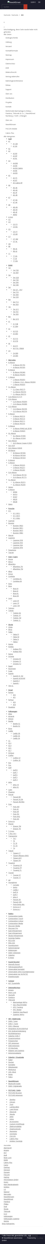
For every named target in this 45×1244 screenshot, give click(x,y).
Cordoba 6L (17, 579)
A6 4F (15, 193)
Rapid (10, 666)
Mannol (6, 1192)
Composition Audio (15, 916)
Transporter (12, 836)
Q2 (9, 219)
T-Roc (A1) (12, 833)
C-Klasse (11, 377)
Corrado (16, 885)
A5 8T (15, 180)
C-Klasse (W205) (19, 379)
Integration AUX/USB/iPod (18, 1028)
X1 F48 (15, 324)
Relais (10, 1074)
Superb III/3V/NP (19, 678)
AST (5, 1153)
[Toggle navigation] (5, 2)
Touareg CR (17, 865)
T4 (14, 848)
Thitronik (11, 1000)
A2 (9, 149)
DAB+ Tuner (13, 1021)
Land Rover (13, 1109)
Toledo (11, 610)
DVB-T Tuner (13, 1024)
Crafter (11, 755)
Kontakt (8, 107)
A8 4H (15, 210)
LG (5, 1189)
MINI (11, 1117)
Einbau (8, 85)
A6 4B (15, 195)
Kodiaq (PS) (17, 649)
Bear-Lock (12, 992)
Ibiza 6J (15, 591)
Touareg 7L (17, 870)
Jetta (10, 782)
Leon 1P (16, 603)
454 (14, 705)
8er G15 (16, 319)
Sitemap (9, 55)
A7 (9, 197)
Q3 (9, 222)
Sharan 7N (17, 829)
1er (9, 268)
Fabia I (15, 642)
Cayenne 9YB (18, 540)
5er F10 (16, 292)
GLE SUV (11, 445)
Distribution (10, 98)
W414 (15, 494)
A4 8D (15, 173)
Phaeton (11, 792)
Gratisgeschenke (12, 38)
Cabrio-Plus (10, 133)
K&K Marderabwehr (11, 1184)
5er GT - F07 (17, 290)
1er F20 (16, 270)
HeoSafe (11, 995)
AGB (7, 68)
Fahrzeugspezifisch (15, 967)
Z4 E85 (15, 356)
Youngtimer (12, 882)
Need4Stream (11, 124)
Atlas (10, 714)
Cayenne (11, 538)
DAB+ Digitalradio (15, 1086)
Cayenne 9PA (18, 547)
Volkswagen (8, 1216)
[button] (27, 2)
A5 (9, 175)
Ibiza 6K (16, 596)
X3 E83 (15, 334)
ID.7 (9, 750)
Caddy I (15, 890)
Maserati (12, 1112)
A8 (9, 205)
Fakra (10, 1077)
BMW (6, 1160)
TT (9, 254)
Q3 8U (15, 227)
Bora (10, 728)
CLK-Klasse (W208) (20, 404)
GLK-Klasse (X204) (15, 448)
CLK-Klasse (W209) (20, 401)
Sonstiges (13, 1134)
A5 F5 (15, 178)
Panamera (12, 550)
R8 (9, 246)
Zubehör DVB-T (14, 1036)
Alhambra (11, 564)
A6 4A (15, 188)
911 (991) (16, 513)
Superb (11, 673)
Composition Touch (15, 918)
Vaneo (10, 487)
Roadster (11, 707)
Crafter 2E (16, 760)
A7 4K (15, 202)
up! (9, 880)
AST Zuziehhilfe (14, 983)
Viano (10, 504)
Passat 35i (17, 899)
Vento (15, 887)
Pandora (11, 997)
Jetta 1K (16, 785)
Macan (10, 535)
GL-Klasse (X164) (19, 438)
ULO (5, 1214)
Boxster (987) (18, 530)
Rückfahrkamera (14, 1033)
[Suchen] (25, 6)
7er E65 (16, 314)
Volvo (11, 1119)
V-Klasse (11, 489)
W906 (15, 492)
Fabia (10, 632)
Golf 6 (15, 775)
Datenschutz (10, 63)
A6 (9, 185)
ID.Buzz (11, 753)
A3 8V (15, 153)
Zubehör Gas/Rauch (20, 1012)
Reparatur (13, 1131)
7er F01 (16, 312)
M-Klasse (11, 450)
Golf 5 (15, 777)
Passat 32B (17, 902)
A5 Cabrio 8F (17, 183)
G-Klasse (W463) (19, 431)
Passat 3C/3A (18, 799)
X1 (9, 321)
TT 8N (15, 261)
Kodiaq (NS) (17, 651)
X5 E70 (15, 341)
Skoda (6, 1209)
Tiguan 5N (17, 860)
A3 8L (15, 158)
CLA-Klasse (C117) (15, 397)
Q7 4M (15, 239)
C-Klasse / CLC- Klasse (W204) (24, 382)
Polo (10, 804)
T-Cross (11, 831)
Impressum (10, 59)
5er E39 (16, 297)
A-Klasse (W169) (19, 367)
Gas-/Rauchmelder (20, 1005)
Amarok (11, 716)
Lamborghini (14, 1107)
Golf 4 (15, 780)
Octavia (11, 656)
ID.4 (9, 746)
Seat (5, 1206)
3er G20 (16, 277)
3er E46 (16, 285)
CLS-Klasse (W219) (20, 411)
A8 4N (15, 207)
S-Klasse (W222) (19, 465)
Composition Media (15, 923)
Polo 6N (16, 819)
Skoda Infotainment (15, 936)
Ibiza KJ (15, 588)
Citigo (10, 627)
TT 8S (15, 256)
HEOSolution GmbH (11, 1179)
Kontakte (11, 1065)
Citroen (12, 1102)
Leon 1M (16, 606)
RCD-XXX (11, 940)
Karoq (10, 654)
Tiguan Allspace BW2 (21, 855)
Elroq (10, 629)
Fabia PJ (16, 634)
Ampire (11, 990)
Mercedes (7, 1194)
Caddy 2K (16, 738)
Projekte (9, 102)
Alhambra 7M (18, 569)
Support (8, 89)
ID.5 (9, 748)
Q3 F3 (15, 224)
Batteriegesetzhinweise (14, 81)
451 (14, 697)
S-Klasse (11, 463)
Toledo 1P (17, 615)
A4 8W (15, 163)
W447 (15, 497)
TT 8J (15, 258)
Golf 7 (15, 772)
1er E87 (16, 273)
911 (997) (16, 516)
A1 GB (15, 144)
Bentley (12, 1099)
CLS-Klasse (12, 406)
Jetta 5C (16, 787)
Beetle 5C (16, 724)
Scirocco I (16, 909)
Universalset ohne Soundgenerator (21, 972)
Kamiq (10, 644)
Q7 (9, 236)
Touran (11, 873)
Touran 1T (17, 877)
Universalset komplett (16, 969)
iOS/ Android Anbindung (17, 1031)
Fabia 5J (16, 639)
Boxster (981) (18, 528)
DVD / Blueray (13, 1026)
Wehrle (6, 1221)
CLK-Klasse (12, 399)
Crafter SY (16, 758)
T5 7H (15, 846)
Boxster (11, 523)
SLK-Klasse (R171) (20, 477)
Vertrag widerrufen (12, 76)
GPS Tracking (18, 1007)
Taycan (11, 552)
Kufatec (6, 1187)
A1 (9, 141)
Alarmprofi (8, 1148)
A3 (9, 151)
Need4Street (8, 1199)
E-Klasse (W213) (19, 416)
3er (9, 275)
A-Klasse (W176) (19, 365)
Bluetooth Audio (14, 1084)
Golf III (15, 892)
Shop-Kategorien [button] (8, 1223)
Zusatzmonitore (14, 1038)
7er (9, 307)
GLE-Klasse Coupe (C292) (22, 443)
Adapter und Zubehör (16, 1050)
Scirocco (11, 821)
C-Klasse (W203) (19, 384)
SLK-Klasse (12, 472)
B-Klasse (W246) (19, 372)
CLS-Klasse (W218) (20, 409)
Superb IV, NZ (18, 676)
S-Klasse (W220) (19, 470)
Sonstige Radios (14, 938)
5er (9, 287)
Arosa (10, 574)
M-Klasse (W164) (19, 455)
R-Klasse (11, 460)
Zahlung (9, 42)
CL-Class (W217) (19, 389)
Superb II (16, 681)
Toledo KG (17, 613)
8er (9, 317)
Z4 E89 (15, 353)
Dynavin (7, 1172)
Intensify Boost (14, 964)
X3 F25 (15, 331)
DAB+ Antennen (14, 953)
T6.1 (14, 838)
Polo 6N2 (16, 816)
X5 (9, 336)
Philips (6, 1204)
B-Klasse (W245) (19, 375)
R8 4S (15, 249)
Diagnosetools (15, 1129)
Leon (10, 598)
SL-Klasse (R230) (19, 485)
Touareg (11, 863)
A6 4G (15, 190)
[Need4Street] (14, 2)
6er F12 (16, 302)
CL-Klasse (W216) (19, 392)
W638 (15, 502)
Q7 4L (15, 241)
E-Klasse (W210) (19, 423)
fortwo (10, 692)
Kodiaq (11, 647)
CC (9, 741)
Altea (10, 571)
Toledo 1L (17, 620)
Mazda (12, 1114)
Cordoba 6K (17, 581)
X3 (9, 329)
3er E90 (16, 282)
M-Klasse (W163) (19, 458)
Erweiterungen (13, 976)
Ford (11, 1104)
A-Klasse (11, 362)
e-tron (10, 217)
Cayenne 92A (18, 545)
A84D (15, 214)
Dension (7, 1170)
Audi (5, 1155)
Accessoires (14, 1121)
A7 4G (15, 200)
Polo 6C (16, 809)
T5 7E (15, 843)
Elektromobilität (15, 1126)
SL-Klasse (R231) (19, 482)
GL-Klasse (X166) (19, 436)
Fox (9, 765)
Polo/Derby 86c (19, 904)
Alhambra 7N (18, 566)
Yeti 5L (10, 686)
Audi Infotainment (15, 931)
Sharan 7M (17, 826)
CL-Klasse (12, 387)
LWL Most (12, 1072)
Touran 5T (17, 875)
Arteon (10, 719)
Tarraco (11, 608)
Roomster (12, 668)
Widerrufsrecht (11, 72)
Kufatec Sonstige (15, 1141)
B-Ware (11, 958)
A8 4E (15, 212)
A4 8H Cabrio (18, 168)
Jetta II (15, 897)
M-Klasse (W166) (19, 453)
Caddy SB (16, 733)
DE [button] (39, 2)
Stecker (11, 1062)
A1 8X (15, 146)
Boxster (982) (18, 525)
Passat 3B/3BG (18, 802)
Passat (10, 794)
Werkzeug (12, 1069)
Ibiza (10, 586)
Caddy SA (16, 736)
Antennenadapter (14, 1053)
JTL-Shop (39, 1238)
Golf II (15, 895)
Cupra (6, 1165)
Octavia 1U (17, 664)
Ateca (10, 562)
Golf (9, 768)
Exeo (10, 584)
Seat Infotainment (15, 933)
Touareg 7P (17, 868)
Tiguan (10, 851)
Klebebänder (13, 1067)
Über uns (9, 94)
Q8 (9, 244)
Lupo (10, 789)
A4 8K (15, 166)
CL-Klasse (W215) (19, 394)
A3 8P (15, 156)
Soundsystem (13, 945)
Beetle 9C (16, 726)
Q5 (9, 229)
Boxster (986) (18, 533)
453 (14, 695)
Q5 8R (15, 234)
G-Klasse (11, 426)
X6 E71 (15, 346)
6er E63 (16, 304)
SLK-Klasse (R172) (20, 475)
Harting (6, 1177)
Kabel (10, 1060)
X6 (9, 343)
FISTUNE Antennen (15, 1095)
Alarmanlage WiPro (20, 1002)
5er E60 (16, 295)
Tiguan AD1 (17, 858)
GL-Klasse (12, 433)
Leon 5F (16, 601)
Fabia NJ (16, 637)
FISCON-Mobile (11, 129)
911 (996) (16, 518)
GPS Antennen (13, 1043)
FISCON (12, 1136)
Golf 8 (15, 770)
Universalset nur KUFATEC (18, 974)
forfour (11, 700)
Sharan (11, 824)
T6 (14, 841)
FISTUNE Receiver (15, 1093)
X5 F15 (15, 339)
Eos (9, 763)
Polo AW (16, 807)
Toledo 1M (17, 618)
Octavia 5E (17, 659)
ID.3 (9, 743)
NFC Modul (17, 1010)
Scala (10, 671)
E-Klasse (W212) (19, 419)
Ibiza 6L (16, 593)
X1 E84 (15, 326)
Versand (9, 46)
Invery (6, 1182)
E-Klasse (11, 414)
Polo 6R (16, 811)
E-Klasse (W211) (19, 421)
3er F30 (16, 280)
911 (9, 511)
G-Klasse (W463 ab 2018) (22, 428)
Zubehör (11, 955)
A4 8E (15, 171)
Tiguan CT (17, 853)
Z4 (9, 351)
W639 (15, 499)
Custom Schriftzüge (16, 1124)
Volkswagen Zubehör (11, 1219)
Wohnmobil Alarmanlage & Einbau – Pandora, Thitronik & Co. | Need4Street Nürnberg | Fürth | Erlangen (20, 113)
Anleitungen (12, 950)
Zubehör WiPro (18, 1014)
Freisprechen (13, 1041)
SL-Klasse (12, 480)
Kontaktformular (12, 51)
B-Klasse (11, 370)
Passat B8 (17, 797)
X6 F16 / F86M (18, 348)
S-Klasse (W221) (19, 467)
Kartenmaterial (13, 948)
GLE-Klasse (12, 441)
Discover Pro (13, 928)
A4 (9, 161)
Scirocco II (17, 907)
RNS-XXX (11, 943)
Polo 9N (16, 814)
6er (9, 299)
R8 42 (15, 251)
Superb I (16, 683)
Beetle (10, 721)
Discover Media (14, 926)
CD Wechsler (13, 1048)
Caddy (10, 731)
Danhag (7, 1167)
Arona (10, 559)
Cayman (11, 521)
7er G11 (16, 309)
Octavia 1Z (17, 661)
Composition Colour (15, 921)
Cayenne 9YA (18, 543)
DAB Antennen (13, 1046)
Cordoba (11, 576)
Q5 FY (15, 232)
